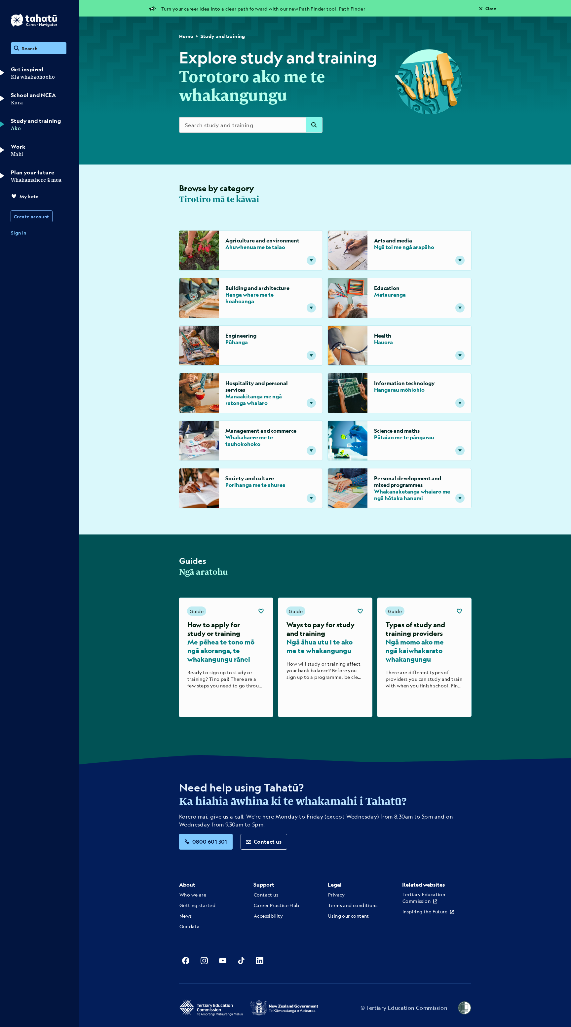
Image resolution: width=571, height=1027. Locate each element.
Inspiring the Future (424, 911)
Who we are (192, 895)
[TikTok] (241, 960)
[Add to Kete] (261, 611)
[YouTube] (222, 960)
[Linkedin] (259, 960)
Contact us (268, 841)
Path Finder (352, 9)
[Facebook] (185, 960)
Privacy (336, 895)
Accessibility (268, 916)
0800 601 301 (209, 841)
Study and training (223, 36)
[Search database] (314, 124)
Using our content (348, 916)
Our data (189, 926)
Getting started (197, 905)
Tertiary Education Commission (423, 897)
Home (186, 36)
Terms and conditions (352, 905)
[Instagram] (204, 960)
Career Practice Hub (276, 905)
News (185, 916)
